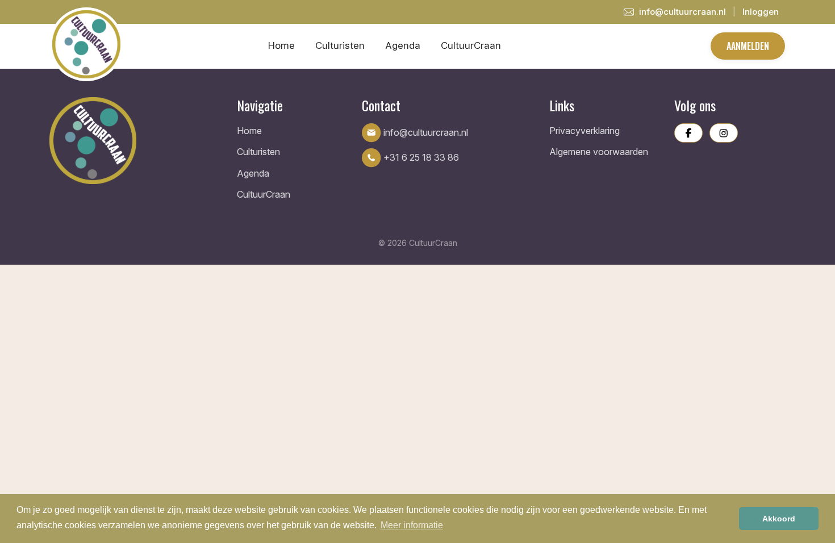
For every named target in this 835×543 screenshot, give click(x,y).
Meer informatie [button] (412, 525)
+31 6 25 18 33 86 (420, 157)
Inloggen (760, 11)
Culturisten (340, 45)
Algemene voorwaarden (598, 151)
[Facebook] (688, 133)
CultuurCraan (471, 45)
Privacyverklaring (584, 130)
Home (281, 45)
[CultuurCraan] (136, 140)
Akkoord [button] (778, 518)
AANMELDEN (748, 46)
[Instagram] (723, 133)
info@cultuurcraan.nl (681, 11)
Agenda (402, 45)
